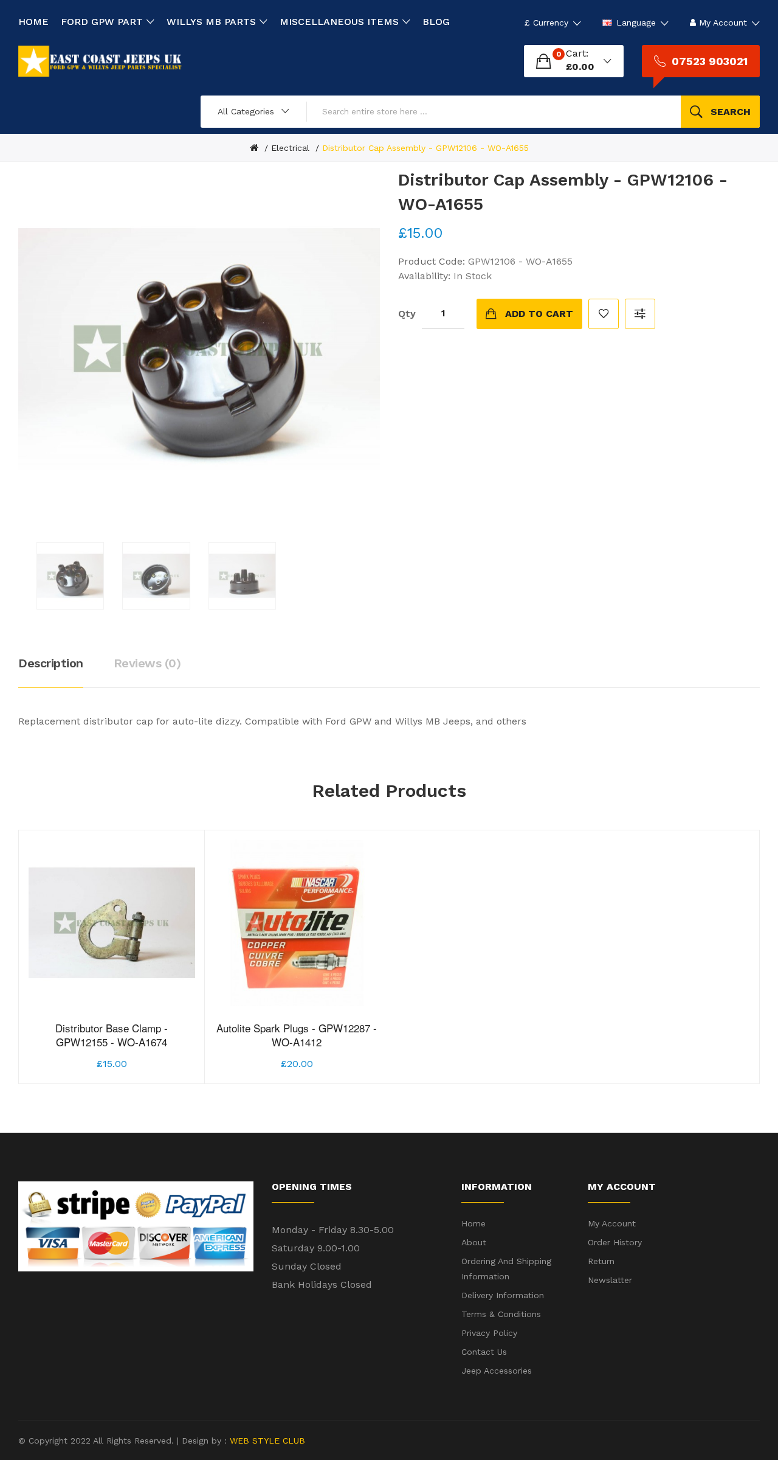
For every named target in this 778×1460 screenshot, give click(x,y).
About (473, 1242)
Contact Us (484, 1352)
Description (50, 663)
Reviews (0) (147, 663)
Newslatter (610, 1280)
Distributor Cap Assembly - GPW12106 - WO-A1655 (425, 148)
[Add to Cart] (81, 1045)
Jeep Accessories (496, 1370)
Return (601, 1261)
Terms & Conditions (501, 1314)
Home (473, 1223)
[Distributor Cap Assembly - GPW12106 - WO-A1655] (70, 576)
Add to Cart (539, 313)
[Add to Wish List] (112, 1045)
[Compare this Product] (142, 1045)
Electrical (290, 148)
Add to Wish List (603, 314)
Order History (615, 1242)
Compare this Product (640, 314)
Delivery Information (502, 1295)
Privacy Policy (489, 1333)
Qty (407, 313)
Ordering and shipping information (506, 1268)
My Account (612, 1223)
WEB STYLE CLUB (266, 1440)
